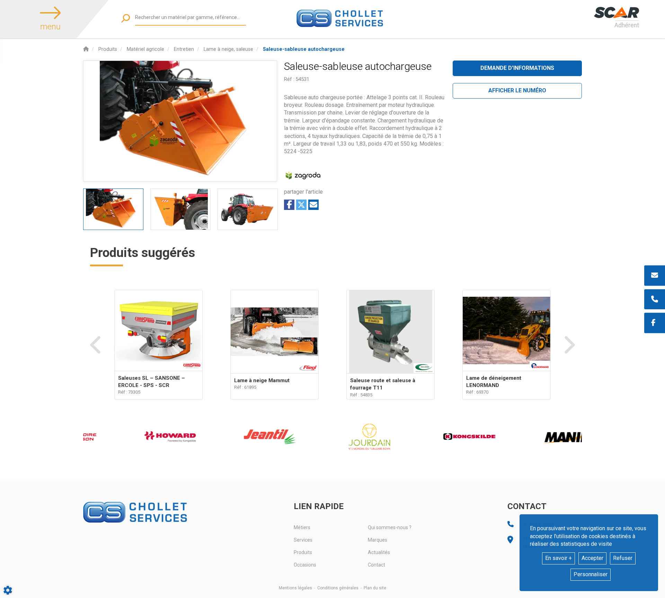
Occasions (305, 565)
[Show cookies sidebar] (7, 590)
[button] (304, 49)
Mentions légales (295, 588)
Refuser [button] (622, 558)
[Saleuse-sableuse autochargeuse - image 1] (113, 209)
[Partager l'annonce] (313, 205)
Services (303, 540)
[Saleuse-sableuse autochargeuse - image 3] (248, 209)
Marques (377, 540)
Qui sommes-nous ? (389, 527)
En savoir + (558, 558)
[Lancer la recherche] (125, 18)
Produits (303, 552)
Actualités (379, 552)
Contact (376, 565)
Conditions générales (337, 588)
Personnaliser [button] (591, 574)
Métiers (302, 527)
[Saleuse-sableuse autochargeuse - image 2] (180, 209)
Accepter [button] (592, 558)
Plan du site (375, 588)
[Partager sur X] (301, 205)
